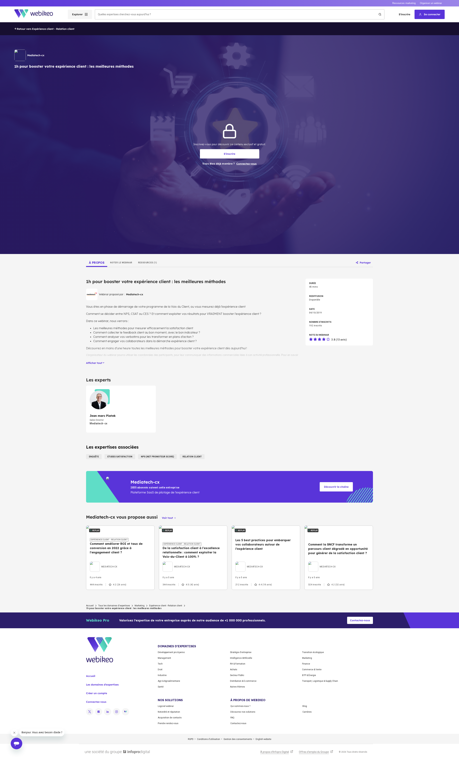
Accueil (90, 605)
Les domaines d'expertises (102, 684)
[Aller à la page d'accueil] (36, 14)
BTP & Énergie (309, 675)
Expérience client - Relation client (165, 605)
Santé (161, 687)
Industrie (162, 675)
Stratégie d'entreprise (240, 652)
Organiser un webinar (431, 3)
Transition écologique (313, 652)
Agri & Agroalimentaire (169, 681)
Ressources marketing (404, 3)
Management (164, 658)
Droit (160, 669)
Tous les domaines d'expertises (114, 605)
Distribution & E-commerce (243, 681)
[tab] (96, 262)
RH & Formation (237, 664)
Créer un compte (96, 693)
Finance (306, 664)
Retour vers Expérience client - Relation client (45, 29)
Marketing (140, 605)
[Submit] (380, 14)
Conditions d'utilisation (208, 739)
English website (263, 739)
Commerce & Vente (311, 669)
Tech (160, 664)
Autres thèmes (237, 687)
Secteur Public (237, 675)
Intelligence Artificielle (241, 658)
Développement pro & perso (171, 652)
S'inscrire (404, 14)
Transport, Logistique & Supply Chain (320, 681)
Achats (233, 669)
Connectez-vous (96, 701)
